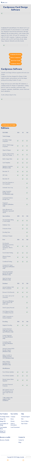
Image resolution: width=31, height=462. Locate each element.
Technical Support (25, 416)
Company (13, 416)
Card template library (3, 428)
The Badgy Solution (5, 416)
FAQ (22, 419)
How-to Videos (25, 421)
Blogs (20, 442)
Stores (12, 419)
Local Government (15, 427)
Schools (12, 421)
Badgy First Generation (2, 431)
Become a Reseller (4, 440)
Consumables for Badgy (4, 424)
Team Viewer (24, 423)
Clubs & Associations (14, 424)
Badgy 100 (2, 419)
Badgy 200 (3, 421)
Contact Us (21, 440)
